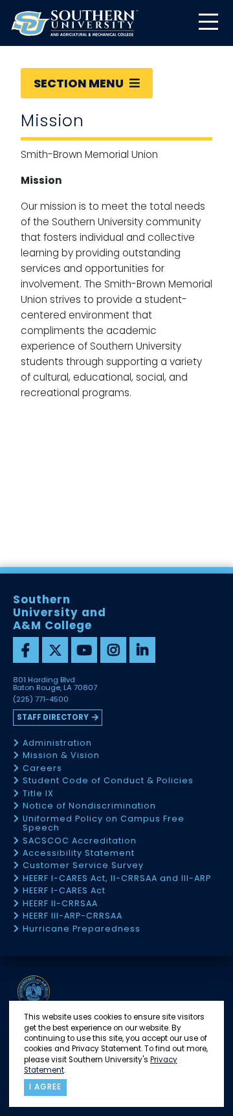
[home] (74, 23)
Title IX (38, 794)
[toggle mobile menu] (207, 23)
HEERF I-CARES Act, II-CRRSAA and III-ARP (117, 879)
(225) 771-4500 (41, 699)
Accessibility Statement (79, 853)
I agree (45, 1087)
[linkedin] (142, 650)
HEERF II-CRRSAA (60, 904)
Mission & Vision (61, 756)
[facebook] (26, 650)
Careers (42, 769)
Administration (57, 743)
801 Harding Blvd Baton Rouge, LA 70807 (55, 684)
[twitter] (55, 650)
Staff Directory (53, 717)
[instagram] (113, 650)
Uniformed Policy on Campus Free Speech (103, 823)
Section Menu (80, 83)
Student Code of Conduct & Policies (108, 781)
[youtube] (84, 650)
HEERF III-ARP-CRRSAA (72, 916)
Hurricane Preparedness (81, 929)
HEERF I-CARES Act (64, 891)
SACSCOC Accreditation (80, 841)
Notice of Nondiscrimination (89, 806)
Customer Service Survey (83, 866)
